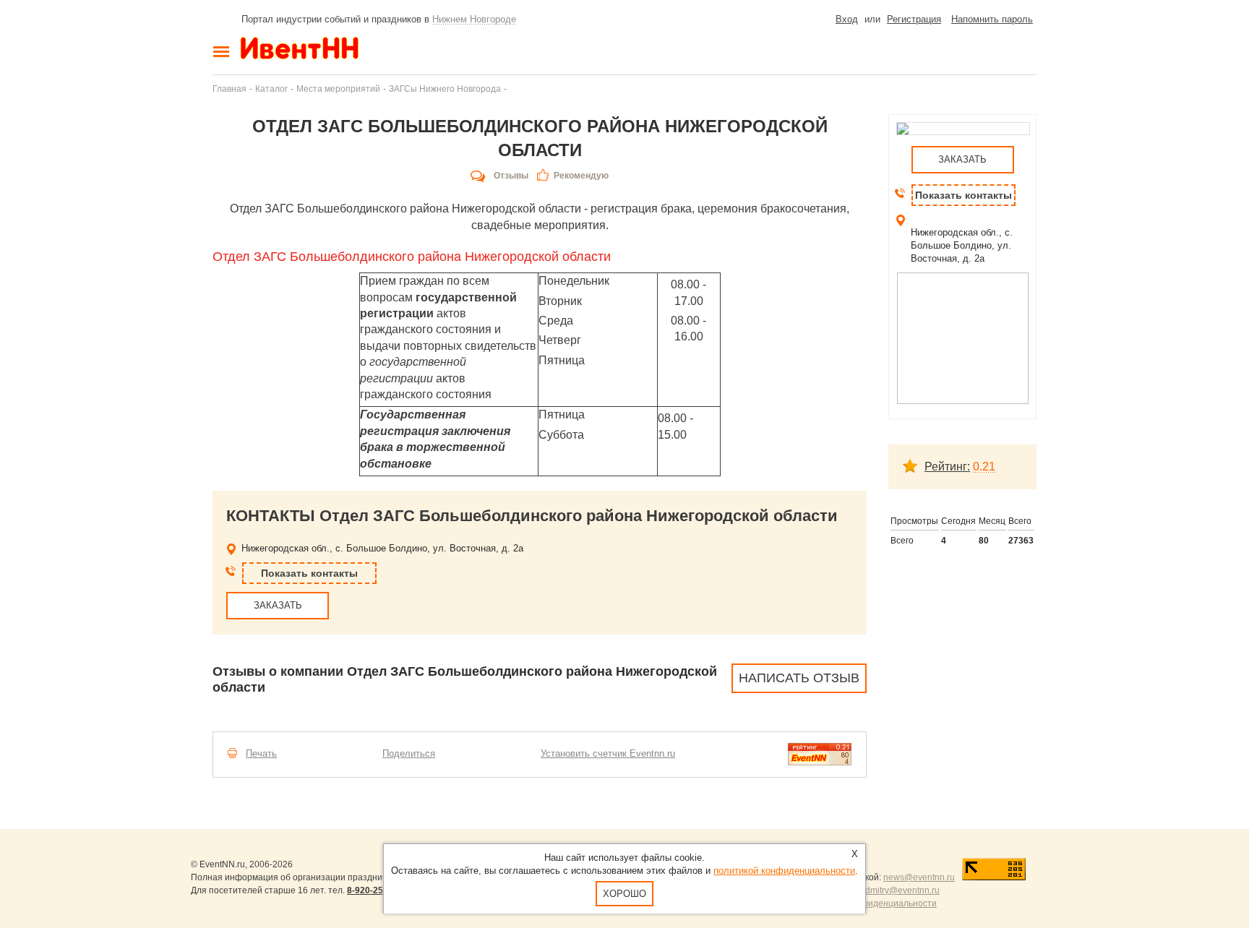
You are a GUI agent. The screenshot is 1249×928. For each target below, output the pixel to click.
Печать (261, 753)
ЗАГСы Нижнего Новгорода (445, 88)
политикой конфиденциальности (784, 870)
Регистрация (914, 19)
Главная (229, 88)
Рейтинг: (947, 466)
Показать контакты (309, 573)
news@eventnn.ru (919, 877)
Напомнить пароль (992, 19)
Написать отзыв (799, 678)
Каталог (271, 88)
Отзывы (511, 176)
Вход (847, 19)
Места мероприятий (338, 88)
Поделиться (408, 753)
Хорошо (624, 893)
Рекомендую (581, 176)
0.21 (984, 466)
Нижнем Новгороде (474, 19)
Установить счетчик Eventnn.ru (608, 753)
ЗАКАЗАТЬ (278, 605)
